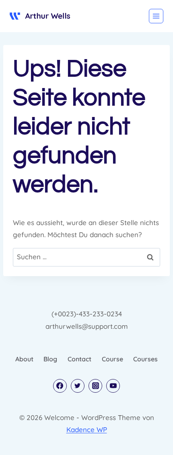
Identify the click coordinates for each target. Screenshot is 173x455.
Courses (145, 359)
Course (112, 359)
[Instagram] (95, 386)
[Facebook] (60, 386)
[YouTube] (113, 386)
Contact (79, 359)
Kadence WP (86, 429)
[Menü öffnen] (156, 16)
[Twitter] (77, 386)
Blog (50, 359)
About (24, 359)
